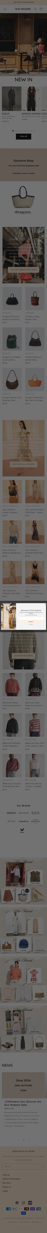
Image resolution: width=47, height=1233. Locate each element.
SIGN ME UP (31, 621)
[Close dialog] (45, 603)
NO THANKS (31, 624)
